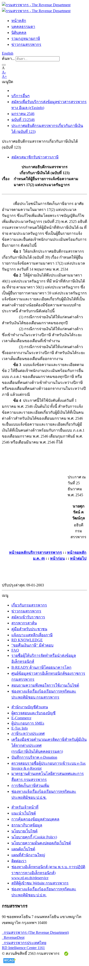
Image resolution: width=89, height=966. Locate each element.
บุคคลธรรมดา (23, 27)
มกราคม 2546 (22, 114)
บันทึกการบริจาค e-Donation (34, 757)
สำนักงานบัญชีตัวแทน (29, 707)
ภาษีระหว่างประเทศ (28, 733)
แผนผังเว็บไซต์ (23, 849)
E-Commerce (21, 718)
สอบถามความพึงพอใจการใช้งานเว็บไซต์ (45, 685)
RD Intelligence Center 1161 (23, 948)
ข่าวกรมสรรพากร (26, 44)
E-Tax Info (19, 728)
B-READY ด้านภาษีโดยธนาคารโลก (41, 667)
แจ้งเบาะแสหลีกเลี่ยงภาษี (32, 635)
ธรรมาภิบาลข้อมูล (26, 825)
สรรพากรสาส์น (24, 623)
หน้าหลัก (18, 21)
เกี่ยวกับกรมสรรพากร (29, 605)
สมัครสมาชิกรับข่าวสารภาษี (35, 157)
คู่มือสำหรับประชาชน (29, 629)
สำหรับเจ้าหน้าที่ (24, 807)
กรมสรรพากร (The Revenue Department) (35, 932)
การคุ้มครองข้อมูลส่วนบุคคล (35, 819)
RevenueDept (13, 937)
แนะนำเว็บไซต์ (23, 813)
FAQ (15, 650)
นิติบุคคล (18, 33)
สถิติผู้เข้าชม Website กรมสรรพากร (40, 883)
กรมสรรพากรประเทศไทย (24, 943)
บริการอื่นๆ (20, 96)
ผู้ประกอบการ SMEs (27, 723)
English (7, 53)
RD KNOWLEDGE (27, 640)
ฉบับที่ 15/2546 (23, 120)
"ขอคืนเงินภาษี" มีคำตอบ (32, 645)
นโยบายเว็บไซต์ (24, 831)
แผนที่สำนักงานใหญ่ (28, 855)
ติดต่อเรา (18, 861)
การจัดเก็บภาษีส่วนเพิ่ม (30, 785)
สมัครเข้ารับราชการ (28, 617)
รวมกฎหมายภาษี (25, 39)
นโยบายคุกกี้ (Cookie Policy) (34, 837)
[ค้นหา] (4, 65)
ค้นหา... (8, 59)
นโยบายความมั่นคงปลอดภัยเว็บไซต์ (41, 843)
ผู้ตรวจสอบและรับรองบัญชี (33, 713)
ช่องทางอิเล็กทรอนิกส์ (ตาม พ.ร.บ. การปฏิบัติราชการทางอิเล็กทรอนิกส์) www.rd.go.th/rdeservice (48, 872)
